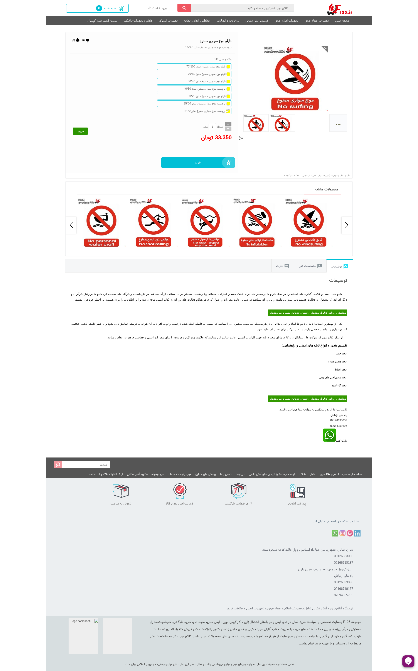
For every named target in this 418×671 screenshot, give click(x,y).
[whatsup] (329, 441)
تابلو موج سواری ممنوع (330, 175)
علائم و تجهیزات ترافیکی (138, 20)
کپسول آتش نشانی (257, 20)
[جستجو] (184, 7)
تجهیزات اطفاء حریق (317, 20)
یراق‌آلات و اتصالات (228, 20)
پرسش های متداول (205, 474)
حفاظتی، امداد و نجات (197, 20)
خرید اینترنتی (309, 175)
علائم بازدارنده (291, 175)
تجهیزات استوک (168, 20)
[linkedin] (357, 533)
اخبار (312, 474)
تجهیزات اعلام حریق (286, 20)
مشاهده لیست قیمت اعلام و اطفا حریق (341, 474)
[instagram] (342, 533)
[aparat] (350, 533)
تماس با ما (225, 474)
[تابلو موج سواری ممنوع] (340, 8)
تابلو (347, 175)
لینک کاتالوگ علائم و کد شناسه (106, 474)
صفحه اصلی (342, 20)
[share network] (241, 138)
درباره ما (240, 474)
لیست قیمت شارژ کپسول (103, 20)
